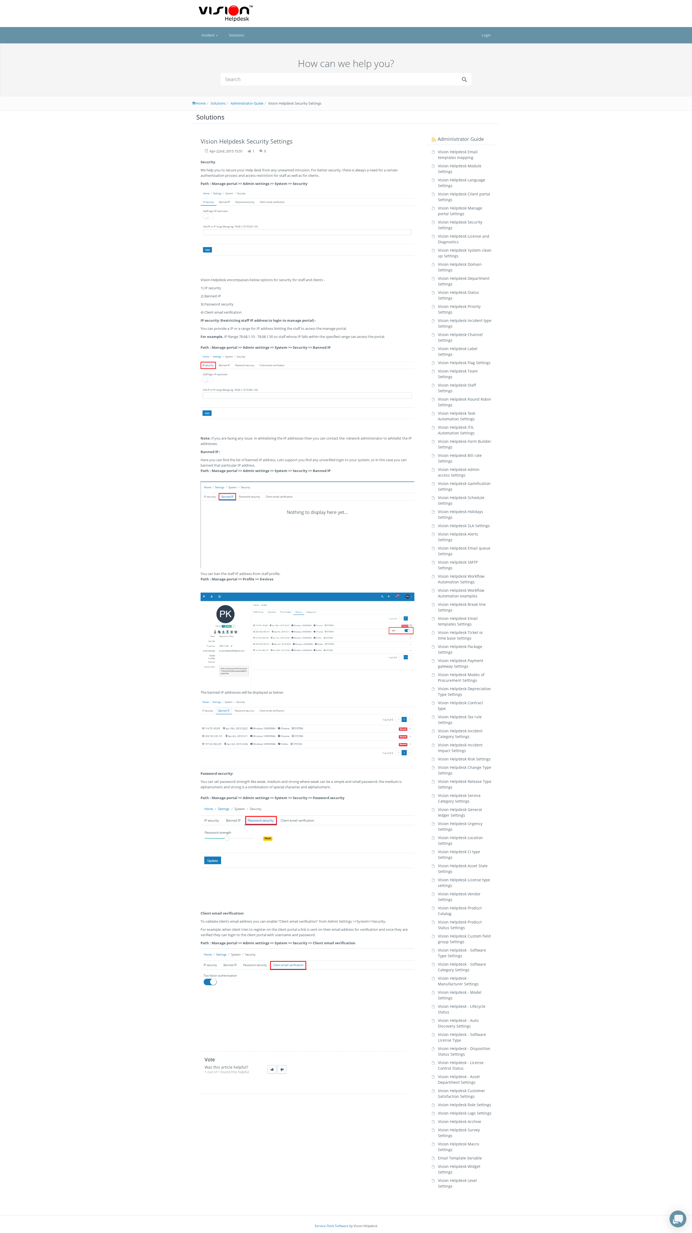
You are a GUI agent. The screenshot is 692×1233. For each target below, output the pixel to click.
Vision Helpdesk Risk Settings (464, 759)
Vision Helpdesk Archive (459, 1121)
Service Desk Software (331, 1226)
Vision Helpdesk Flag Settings (464, 362)
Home (201, 103)
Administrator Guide (247, 103)
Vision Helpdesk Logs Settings (464, 1113)
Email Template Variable (460, 1158)
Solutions (236, 35)
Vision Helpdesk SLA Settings (464, 525)
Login (486, 35)
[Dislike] (282, 1069)
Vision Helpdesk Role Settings (464, 1104)
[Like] (272, 1069)
